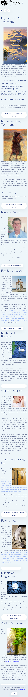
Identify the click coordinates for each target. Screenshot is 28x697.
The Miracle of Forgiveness (12, 661)
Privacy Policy (21, 689)
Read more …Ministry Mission (12, 265)
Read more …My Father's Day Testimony (14, 206)
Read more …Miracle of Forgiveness (14, 617)
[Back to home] (10, 3)
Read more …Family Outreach (12, 328)
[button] (22, 3)
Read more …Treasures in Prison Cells (14, 514)
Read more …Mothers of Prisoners (14, 385)
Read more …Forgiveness (11, 568)
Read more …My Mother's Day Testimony (14, 115)
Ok (14, 693)
